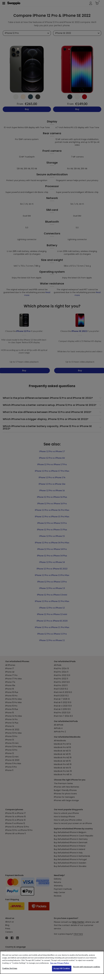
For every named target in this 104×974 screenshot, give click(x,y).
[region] (52, 962)
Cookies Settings (9, 968)
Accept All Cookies (61, 968)
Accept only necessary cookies (86, 967)
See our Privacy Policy (59, 963)
